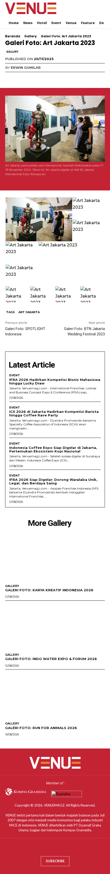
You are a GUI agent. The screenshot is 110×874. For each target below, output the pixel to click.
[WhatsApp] (45, 78)
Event (14, 375)
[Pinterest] (34, 78)
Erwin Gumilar (26, 67)
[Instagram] (50, 848)
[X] (22, 78)
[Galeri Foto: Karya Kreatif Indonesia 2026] (55, 556)
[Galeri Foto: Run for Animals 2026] (55, 694)
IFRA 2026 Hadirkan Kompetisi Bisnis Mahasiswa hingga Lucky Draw (54, 381)
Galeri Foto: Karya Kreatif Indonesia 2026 (49, 590)
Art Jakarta (29, 312)
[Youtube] (70, 848)
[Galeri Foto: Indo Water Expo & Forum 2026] (55, 625)
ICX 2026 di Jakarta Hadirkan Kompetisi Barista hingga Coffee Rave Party (54, 413)
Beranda (12, 36)
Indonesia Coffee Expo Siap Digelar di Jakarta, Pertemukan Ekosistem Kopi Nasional (53, 449)
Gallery (30, 36)
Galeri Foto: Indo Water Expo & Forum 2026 (51, 659)
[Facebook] (10, 78)
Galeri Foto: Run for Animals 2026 (41, 728)
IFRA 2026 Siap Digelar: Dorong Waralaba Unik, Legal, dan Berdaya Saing (53, 481)
